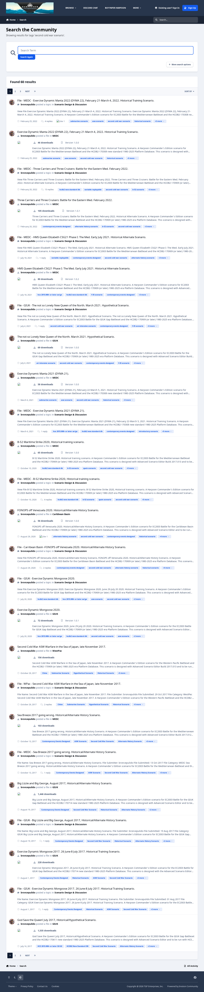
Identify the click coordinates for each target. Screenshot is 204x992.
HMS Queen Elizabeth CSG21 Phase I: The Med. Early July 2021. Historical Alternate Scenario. (73, 268)
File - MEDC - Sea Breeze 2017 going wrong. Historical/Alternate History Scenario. (67, 752)
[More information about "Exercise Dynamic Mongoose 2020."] (19, 620)
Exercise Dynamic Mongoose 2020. (38, 610)
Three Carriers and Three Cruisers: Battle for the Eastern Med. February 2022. (65, 200)
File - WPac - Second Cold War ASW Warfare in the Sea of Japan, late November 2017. (69, 684)
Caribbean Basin (61, 514)
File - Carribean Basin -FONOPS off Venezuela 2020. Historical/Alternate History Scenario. (71, 547)
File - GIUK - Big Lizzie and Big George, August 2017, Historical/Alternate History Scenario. (72, 820)
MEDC (55, 135)
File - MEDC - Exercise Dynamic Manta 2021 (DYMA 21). (51, 410)
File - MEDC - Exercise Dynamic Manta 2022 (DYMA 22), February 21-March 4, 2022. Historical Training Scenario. (85, 100)
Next (27, 91)
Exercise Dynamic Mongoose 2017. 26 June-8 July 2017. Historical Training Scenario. (68, 851)
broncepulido (28, 104)
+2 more (137, 599)
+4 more (163, 536)
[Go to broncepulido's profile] (12, 102)
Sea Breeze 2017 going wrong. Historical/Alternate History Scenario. (59, 715)
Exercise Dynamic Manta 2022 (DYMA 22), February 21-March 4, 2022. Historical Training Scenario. (77, 132)
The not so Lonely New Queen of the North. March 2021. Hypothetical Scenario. (66, 336)
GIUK (55, 340)
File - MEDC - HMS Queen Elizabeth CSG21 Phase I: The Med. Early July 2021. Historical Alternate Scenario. (81, 237)
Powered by (182, 986)
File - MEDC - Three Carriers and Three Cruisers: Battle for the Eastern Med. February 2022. (72, 169)
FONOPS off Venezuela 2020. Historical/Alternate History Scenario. (58, 510)
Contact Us (42, 986)
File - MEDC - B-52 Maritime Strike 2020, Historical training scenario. (58, 479)
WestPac (57, 650)
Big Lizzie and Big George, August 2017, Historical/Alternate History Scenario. (64, 783)
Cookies (55, 986)
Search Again (26, 57)
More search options (181, 64)
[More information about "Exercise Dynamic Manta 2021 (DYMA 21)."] (19, 384)
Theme (11, 986)
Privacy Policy (27, 986)
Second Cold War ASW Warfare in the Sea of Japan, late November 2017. (61, 646)
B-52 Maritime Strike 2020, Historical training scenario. (50, 442)
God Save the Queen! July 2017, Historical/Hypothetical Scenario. (56, 920)
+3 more (152, 189)
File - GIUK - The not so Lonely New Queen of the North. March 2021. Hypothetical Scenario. (73, 305)
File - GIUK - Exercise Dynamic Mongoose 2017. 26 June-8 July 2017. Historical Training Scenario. (76, 888)
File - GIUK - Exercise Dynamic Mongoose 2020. (46, 578)
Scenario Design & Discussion (71, 104)
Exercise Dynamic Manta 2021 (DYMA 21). (43, 373)
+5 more (158, 121)
